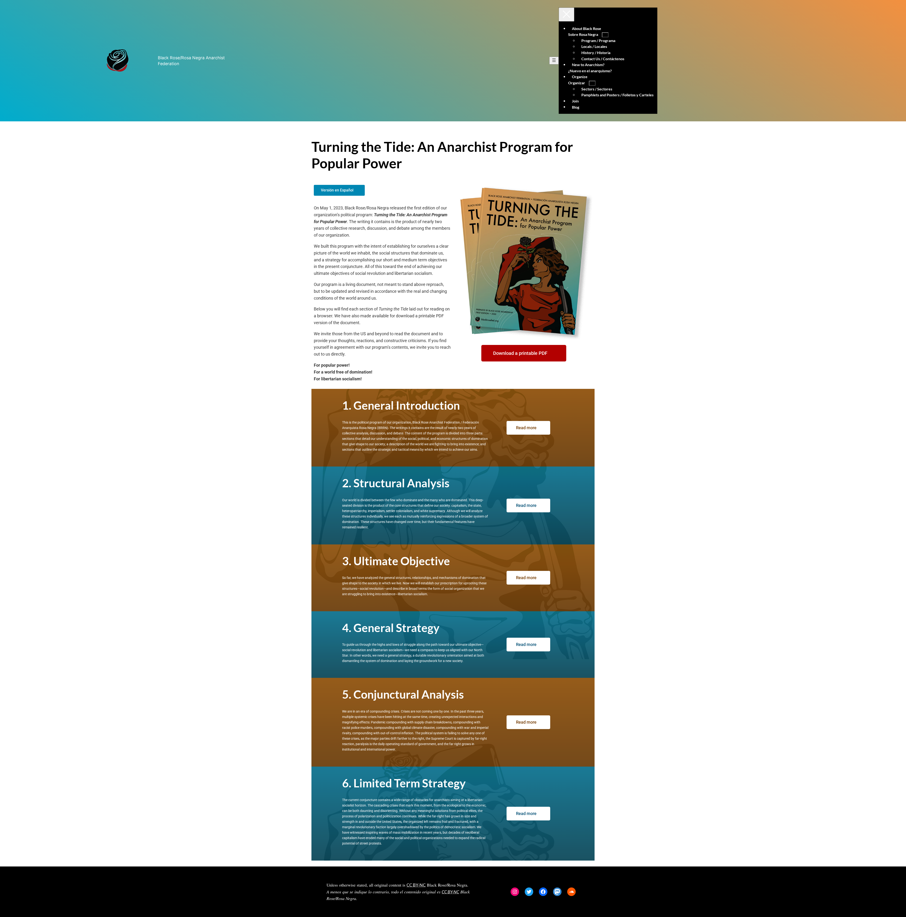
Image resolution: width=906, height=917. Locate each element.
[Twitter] (529, 891)
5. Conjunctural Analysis (403, 694)
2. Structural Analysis (395, 483)
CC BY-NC (416, 884)
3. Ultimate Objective (396, 561)
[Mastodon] (557, 891)
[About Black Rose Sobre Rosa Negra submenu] (605, 34)
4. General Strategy (391, 627)
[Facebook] (543, 891)
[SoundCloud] (571, 891)
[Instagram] (515, 891)
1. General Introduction (401, 405)
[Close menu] (566, 14)
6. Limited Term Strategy (404, 783)
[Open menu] (554, 60)
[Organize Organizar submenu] (592, 83)
